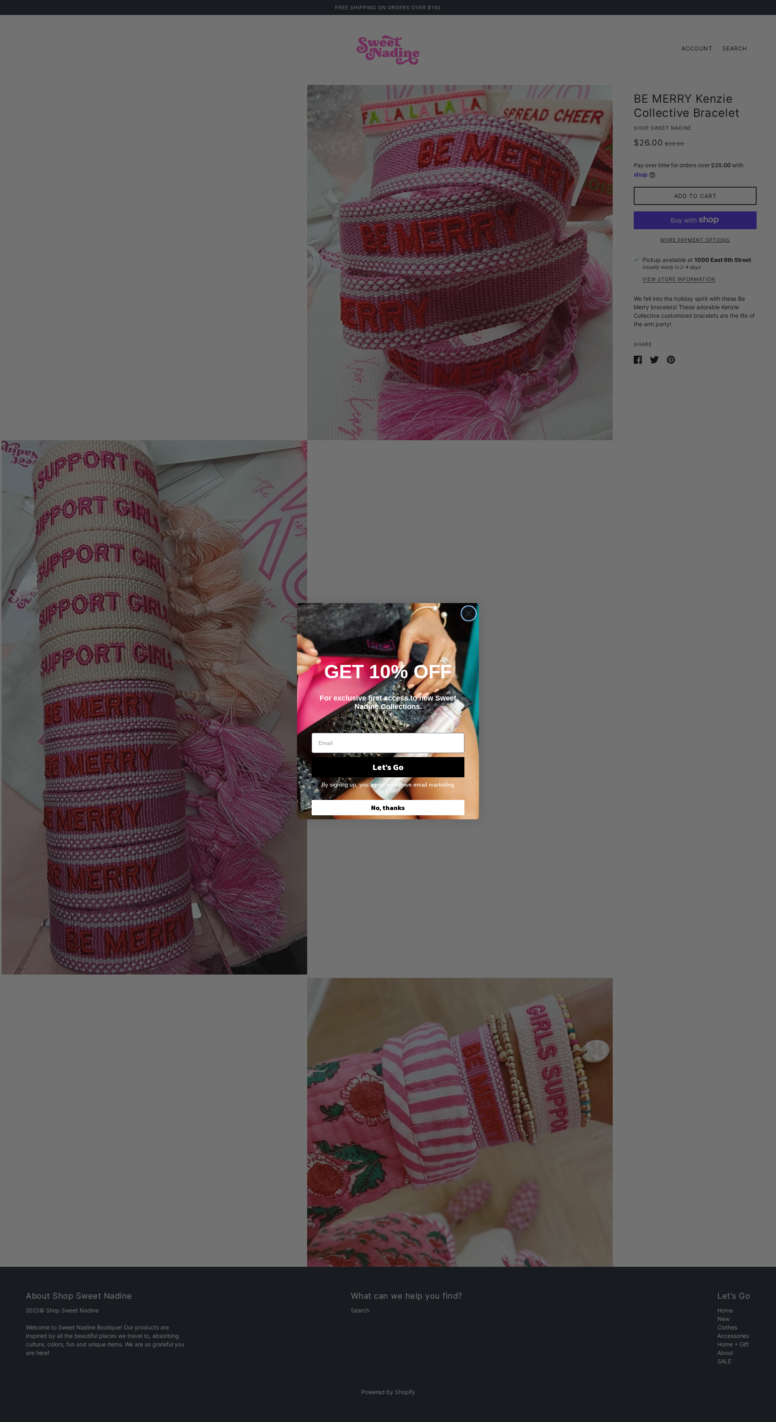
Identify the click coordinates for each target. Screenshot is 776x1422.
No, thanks (388, 807)
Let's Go (388, 767)
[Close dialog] (469, 613)
